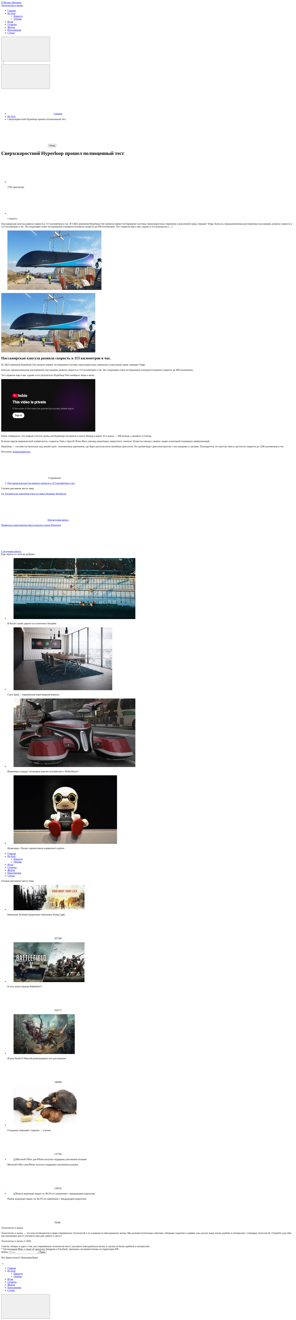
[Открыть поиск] (25, 49)
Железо (11, 870)
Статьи (11, 875)
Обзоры (18, 862)
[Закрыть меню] (25, 1306)
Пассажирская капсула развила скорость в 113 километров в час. (41, 483)
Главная (11, 853)
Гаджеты (12, 867)
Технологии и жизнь (12, 5)
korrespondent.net (21, 451)
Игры (10, 864)
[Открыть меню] (25, 76)
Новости (18, 859)
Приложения (14, 873)
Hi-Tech (11, 856)
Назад (52, 145)
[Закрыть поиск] (2, 1263)
